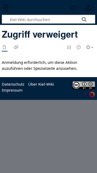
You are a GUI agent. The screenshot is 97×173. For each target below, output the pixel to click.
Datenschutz (13, 84)
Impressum (12, 90)
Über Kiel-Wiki (41, 84)
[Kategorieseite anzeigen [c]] (5, 48)
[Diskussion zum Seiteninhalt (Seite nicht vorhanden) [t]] (16, 48)
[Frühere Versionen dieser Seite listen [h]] (79, 48)
